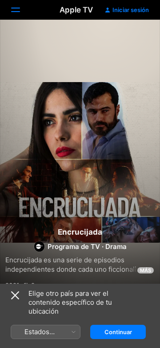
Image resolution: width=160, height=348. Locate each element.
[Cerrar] (15, 295)
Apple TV (76, 9)
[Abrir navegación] (21, 10)
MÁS (145, 270)
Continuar (118, 332)
